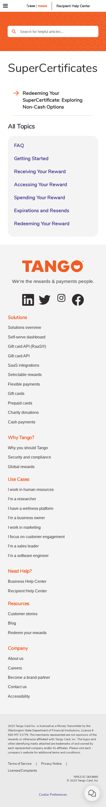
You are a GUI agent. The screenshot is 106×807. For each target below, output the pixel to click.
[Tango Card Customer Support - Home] (36, 6)
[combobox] (59, 31)
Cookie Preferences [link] (53, 794)
